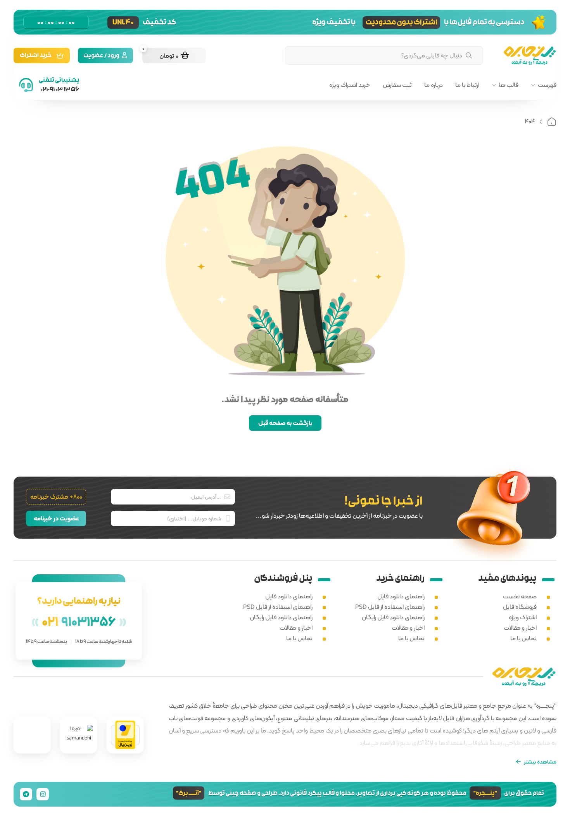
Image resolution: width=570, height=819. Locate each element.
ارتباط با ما (467, 85)
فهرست (547, 85)
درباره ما (433, 85)
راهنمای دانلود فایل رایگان (393, 617)
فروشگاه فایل (520, 606)
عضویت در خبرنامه (56, 518)
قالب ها (508, 85)
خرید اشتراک (36, 56)
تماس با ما (523, 638)
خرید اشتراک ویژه (349, 85)
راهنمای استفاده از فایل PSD (390, 606)
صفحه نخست (520, 596)
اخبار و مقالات (520, 627)
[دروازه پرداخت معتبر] (125, 735)
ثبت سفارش (397, 85)
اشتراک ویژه (523, 617)
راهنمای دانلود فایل (401, 596)
